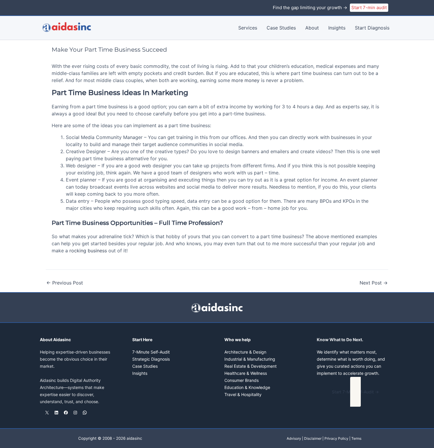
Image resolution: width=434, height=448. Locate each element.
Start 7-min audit (369, 7)
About (312, 28)
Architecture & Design (245, 351)
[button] (355, 392)
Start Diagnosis (372, 28)
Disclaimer (313, 438)
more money (245, 80)
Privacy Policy (336, 438)
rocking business (88, 251)
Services (247, 28)
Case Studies (281, 28)
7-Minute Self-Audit (151, 351)
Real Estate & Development (250, 366)
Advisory (294, 438)
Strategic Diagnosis (151, 359)
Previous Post (64, 282)
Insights (336, 28)
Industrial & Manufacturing (249, 359)
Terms (356, 438)
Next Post (374, 282)
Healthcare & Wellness (245, 373)
